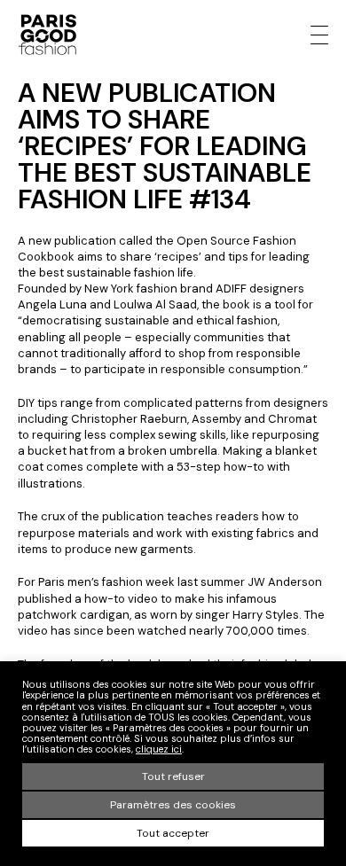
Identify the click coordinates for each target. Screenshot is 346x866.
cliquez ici (159, 749)
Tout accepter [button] (173, 833)
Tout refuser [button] (173, 776)
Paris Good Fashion (47, 34)
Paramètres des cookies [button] (173, 805)
